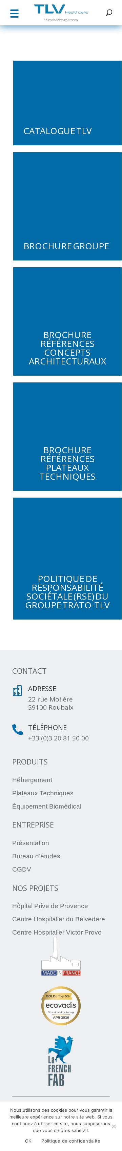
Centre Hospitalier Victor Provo (57, 932)
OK (28, 1141)
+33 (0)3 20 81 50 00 (58, 738)
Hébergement (32, 779)
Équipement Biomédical (46, 806)
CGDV (21, 869)
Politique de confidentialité (70, 1141)
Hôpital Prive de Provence (50, 905)
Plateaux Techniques (43, 793)
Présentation (30, 842)
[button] (14, 12)
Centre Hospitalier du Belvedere (58, 919)
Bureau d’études (36, 856)
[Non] (113, 1126)
